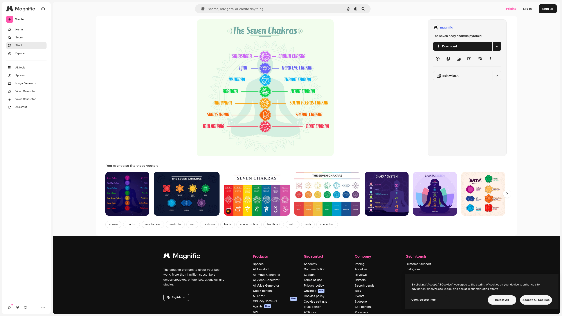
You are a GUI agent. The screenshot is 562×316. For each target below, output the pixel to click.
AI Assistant (261, 269)
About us (361, 269)
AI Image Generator (266, 275)
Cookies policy (314, 296)
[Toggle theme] (25, 307)
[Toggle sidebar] (43, 8)
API (255, 312)
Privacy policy (314, 285)
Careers (360, 280)
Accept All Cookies (535, 300)
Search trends (364, 285)
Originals (314, 291)
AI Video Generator (266, 280)
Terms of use (313, 280)
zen (192, 224)
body (308, 224)
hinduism (209, 224)
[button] (176, 297)
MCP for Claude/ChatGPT (274, 298)
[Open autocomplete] (201, 9)
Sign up (547, 9)
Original (225, 27)
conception (327, 224)
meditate (175, 224)
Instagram (413, 269)
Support (309, 275)
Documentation (314, 269)
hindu (227, 224)
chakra (113, 224)
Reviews (361, 275)
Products (260, 256)
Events (359, 296)
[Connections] (9, 307)
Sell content (363, 307)
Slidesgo (361, 301)
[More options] (490, 58)
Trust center (312, 307)
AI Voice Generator (266, 285)
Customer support (418, 264)
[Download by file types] (496, 46)
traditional (273, 224)
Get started (313, 256)
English (176, 297)
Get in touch (416, 256)
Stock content (263, 291)
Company (363, 256)
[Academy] (17, 307)
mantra (131, 224)
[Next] (507, 194)
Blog (358, 291)
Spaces (258, 264)
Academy (310, 264)
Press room (362, 312)
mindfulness (152, 224)
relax (292, 224)
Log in (527, 9)
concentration (249, 224)
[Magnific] (181, 256)
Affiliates (310, 312)
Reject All (502, 300)
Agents (261, 306)
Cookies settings (315, 301)
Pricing (511, 9)
